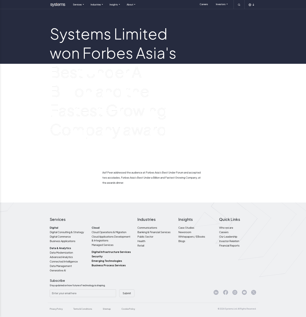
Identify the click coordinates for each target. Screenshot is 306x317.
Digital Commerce (60, 236)
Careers (204, 4)
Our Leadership (228, 236)
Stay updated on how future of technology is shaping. (78, 285)
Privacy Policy (56, 309)
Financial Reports (229, 245)
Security (97, 256)
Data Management (61, 266)
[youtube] (244, 293)
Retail (140, 245)
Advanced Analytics (61, 257)
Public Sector (145, 236)
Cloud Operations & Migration (109, 232)
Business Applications (62, 241)
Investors (221, 4)
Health (141, 241)
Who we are (226, 227)
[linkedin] (216, 293)
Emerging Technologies (107, 260)
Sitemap (107, 309)
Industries (96, 4)
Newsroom (184, 232)
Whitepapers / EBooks (191, 236)
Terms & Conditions (82, 309)
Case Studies (186, 227)
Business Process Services (109, 265)
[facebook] (225, 293)
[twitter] (253, 293)
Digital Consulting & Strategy (67, 232)
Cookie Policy (128, 309)
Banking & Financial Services (154, 232)
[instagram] (234, 293)
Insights (114, 4)
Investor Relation (229, 241)
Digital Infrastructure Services (111, 252)
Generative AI (58, 270)
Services (77, 4)
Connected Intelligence (64, 261)
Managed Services (102, 245)
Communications (147, 227)
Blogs (181, 241)
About (130, 4)
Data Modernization (61, 252)
